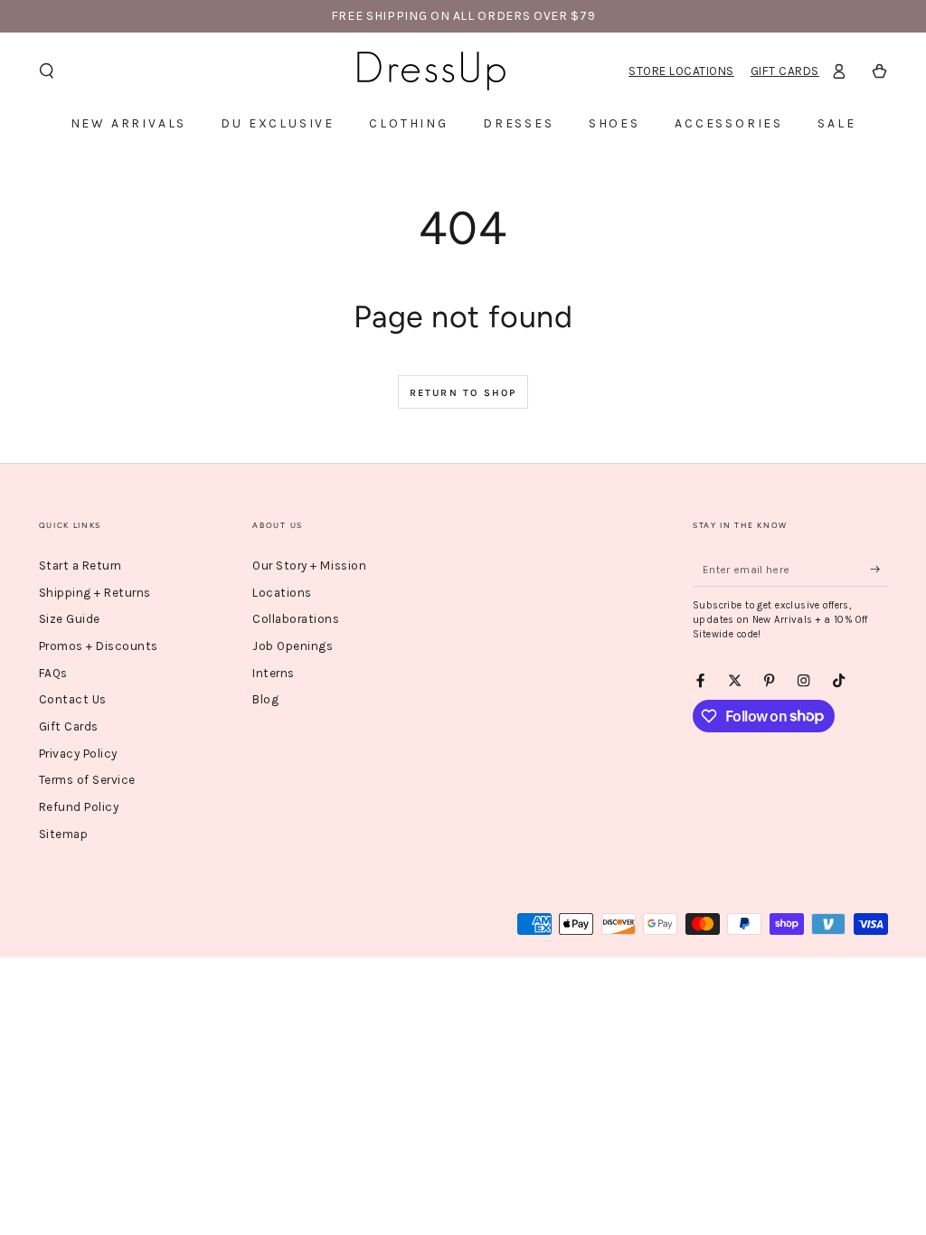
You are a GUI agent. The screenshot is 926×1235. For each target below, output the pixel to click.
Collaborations (295, 619)
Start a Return (80, 565)
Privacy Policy (78, 753)
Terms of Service (87, 780)
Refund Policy (79, 807)
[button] (47, 71)
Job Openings (292, 646)
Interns (273, 673)
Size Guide (69, 619)
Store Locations (681, 71)
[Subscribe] (879, 569)
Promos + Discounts (98, 646)
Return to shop (463, 393)
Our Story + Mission (309, 565)
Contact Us (73, 699)
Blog (265, 699)
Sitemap (64, 834)
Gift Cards (785, 71)
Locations (282, 592)
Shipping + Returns (95, 592)
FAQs (53, 673)
